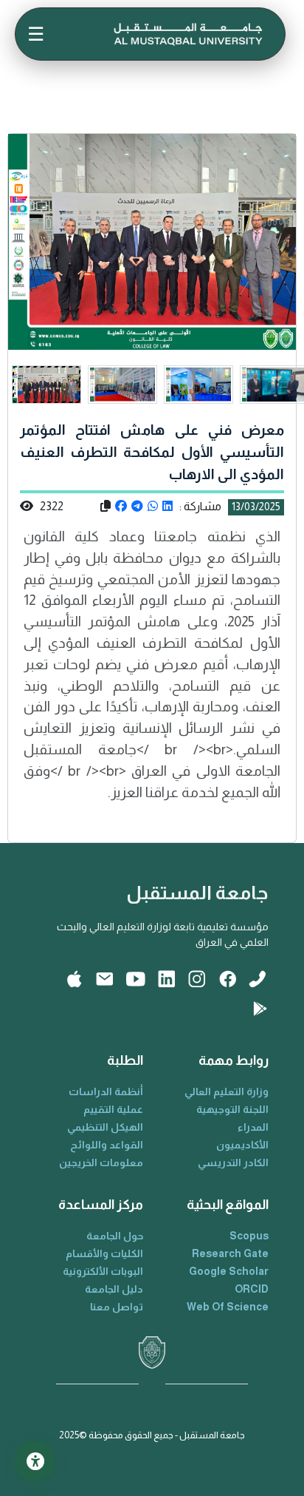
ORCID (252, 1289)
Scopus (249, 1236)
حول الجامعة (114, 1236)
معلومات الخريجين (101, 1162)
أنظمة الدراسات (106, 1091)
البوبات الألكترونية (103, 1271)
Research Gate (230, 1253)
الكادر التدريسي (233, 1162)
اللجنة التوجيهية (232, 1109)
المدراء (253, 1127)
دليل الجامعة (114, 1289)
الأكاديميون (242, 1145)
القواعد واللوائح (106, 1145)
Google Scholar (229, 1271)
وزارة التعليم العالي (226, 1091)
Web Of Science (228, 1307)
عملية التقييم (113, 1109)
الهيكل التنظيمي (105, 1127)
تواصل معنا (116, 1307)
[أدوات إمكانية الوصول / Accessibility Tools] (35, 1461)
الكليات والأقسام (104, 1253)
